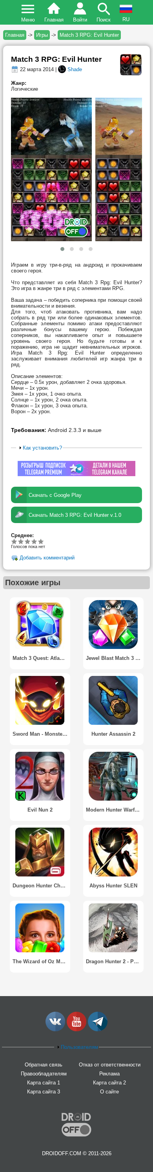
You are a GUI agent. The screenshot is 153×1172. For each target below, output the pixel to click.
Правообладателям (44, 1074)
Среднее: (22, 535)
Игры (42, 35)
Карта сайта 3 (43, 1092)
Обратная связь (43, 1065)
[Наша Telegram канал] (97, 1029)
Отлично (41, 541)
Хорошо (27, 541)
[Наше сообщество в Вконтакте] (55, 1029)
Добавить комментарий (47, 558)
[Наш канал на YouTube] (76, 1029)
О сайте (109, 1092)
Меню (28, 20)
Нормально (21, 541)
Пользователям (79, 1047)
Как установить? (42, 448)
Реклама (109, 1074)
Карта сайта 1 (43, 1083)
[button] (62, 249)
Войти (80, 20)
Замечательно (34, 541)
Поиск (104, 20)
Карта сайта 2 (109, 1083)
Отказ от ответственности (109, 1065)
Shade (74, 69)
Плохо (14, 541)
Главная (54, 20)
